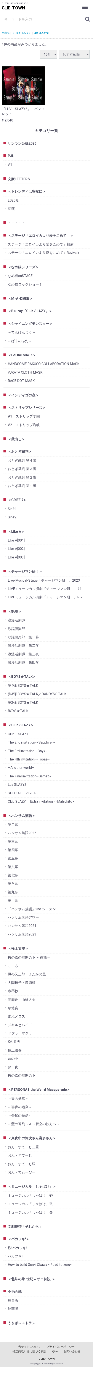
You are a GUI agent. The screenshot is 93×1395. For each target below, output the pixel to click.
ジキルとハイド (20, 1025)
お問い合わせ (72, 1351)
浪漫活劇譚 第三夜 (23, 654)
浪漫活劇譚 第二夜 (23, 646)
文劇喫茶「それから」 (25, 1226)
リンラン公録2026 (22, 143)
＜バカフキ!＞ (18, 1239)
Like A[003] (16, 557)
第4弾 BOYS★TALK (23, 686)
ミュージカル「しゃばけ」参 (30, 1212)
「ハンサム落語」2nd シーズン (32, 909)
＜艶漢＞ (15, 611)
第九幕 (13, 892)
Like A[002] (16, 549)
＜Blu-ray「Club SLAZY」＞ (30, 311)
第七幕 (13, 875)
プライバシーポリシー (60, 1346)
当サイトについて (29, 1346)
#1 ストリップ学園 (24, 416)
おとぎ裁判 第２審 (22, 477)
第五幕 (13, 858)
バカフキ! (15, 1256)
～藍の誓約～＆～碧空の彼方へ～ (34, 1124)
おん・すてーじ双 (21, 1164)
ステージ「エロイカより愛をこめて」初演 (41, 244)
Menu (85, 4)
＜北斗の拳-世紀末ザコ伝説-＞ (31, 1279)
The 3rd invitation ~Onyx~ (28, 751)
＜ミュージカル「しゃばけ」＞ (32, 1186)
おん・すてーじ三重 (23, 1147)
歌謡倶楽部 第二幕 (23, 637)
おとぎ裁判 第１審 (22, 486)
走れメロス (16, 1016)
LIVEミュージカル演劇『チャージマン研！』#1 (45, 589)
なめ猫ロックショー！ (25, 284)
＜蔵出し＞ (16, 439)
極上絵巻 (15, 1050)
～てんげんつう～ (21, 332)
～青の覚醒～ (18, 1099)
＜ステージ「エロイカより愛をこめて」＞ (41, 235)
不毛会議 (15, 1291)
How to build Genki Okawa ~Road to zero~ (40, 1265)
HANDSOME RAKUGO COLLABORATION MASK (43, 364)
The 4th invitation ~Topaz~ (29, 759)
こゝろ (13, 966)
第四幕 (13, 850)
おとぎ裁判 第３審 (22, 469)
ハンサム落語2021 (22, 926)
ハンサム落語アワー (23, 917)
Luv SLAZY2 (41, 32)
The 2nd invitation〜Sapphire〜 (31, 742)
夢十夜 (13, 1067)
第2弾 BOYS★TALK (23, 702)
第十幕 (13, 900)
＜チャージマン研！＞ (25, 571)
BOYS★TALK (18, 711)
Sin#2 (12, 517)
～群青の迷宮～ (20, 1107)
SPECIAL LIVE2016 (22, 793)
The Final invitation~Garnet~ (29, 776)
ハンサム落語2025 (22, 833)
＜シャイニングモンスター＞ (30, 324)
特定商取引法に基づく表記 (29, 1351)
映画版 (13, 1309)
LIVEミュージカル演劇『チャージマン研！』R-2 (45, 597)
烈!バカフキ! (17, 1248)
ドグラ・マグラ (20, 1033)
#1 (10, 165)
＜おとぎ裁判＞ (20, 451)
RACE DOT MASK (21, 381)
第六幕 (13, 867)
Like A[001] (16, 540)
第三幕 (13, 842)
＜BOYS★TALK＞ (22, 677)
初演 (11, 209)
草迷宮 (13, 1008)
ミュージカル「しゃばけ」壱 (30, 1195)
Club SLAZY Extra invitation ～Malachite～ (42, 801)
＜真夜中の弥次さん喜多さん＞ (32, 1138)
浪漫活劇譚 (16, 620)
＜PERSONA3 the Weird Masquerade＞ (39, 1090)
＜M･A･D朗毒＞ (20, 298)
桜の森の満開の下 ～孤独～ (29, 957)
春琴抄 (13, 991)
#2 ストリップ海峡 (24, 425)
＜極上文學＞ (18, 948)
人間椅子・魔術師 (21, 983)
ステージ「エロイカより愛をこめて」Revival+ (44, 253)
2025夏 (13, 200)
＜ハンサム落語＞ (21, 816)
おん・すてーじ (20, 1155)
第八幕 (13, 884)
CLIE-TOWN (13, 7)
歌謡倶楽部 (16, 629)
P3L (11, 156)
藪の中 (13, 1059)
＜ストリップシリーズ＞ (27, 408)
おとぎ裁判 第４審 (22, 460)
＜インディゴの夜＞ (23, 395)
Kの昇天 (14, 1042)
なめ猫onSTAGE (20, 276)
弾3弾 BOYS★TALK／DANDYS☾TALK (37, 694)
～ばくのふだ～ (20, 341)
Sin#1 (12, 509)
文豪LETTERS (19, 179)
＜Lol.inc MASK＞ (22, 355)
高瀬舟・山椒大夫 (21, 1000)
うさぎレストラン (21, 1323)
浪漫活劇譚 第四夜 (23, 662)
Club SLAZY (18, 734)
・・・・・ (16, 223)
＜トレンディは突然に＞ (27, 191)
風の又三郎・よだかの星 (27, 974)
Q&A (55, 1351)
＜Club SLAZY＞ (21, 32)
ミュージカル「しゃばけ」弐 (30, 1204)
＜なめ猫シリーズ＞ (23, 267)
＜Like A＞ (16, 532)
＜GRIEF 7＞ (17, 500)
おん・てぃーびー (21, 1172)
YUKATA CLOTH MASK (25, 372)
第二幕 (13, 825)
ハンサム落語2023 (22, 934)
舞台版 (13, 1300)
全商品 (6, 32)
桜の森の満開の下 (21, 1075)
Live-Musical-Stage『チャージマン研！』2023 (44, 580)
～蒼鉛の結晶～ (20, 1116)
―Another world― (21, 768)
